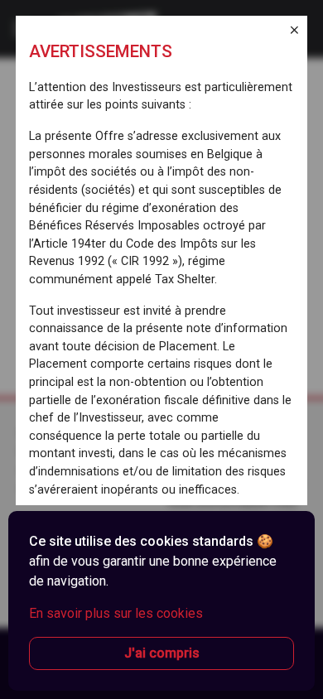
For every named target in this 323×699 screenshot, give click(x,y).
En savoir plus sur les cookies (116, 613)
